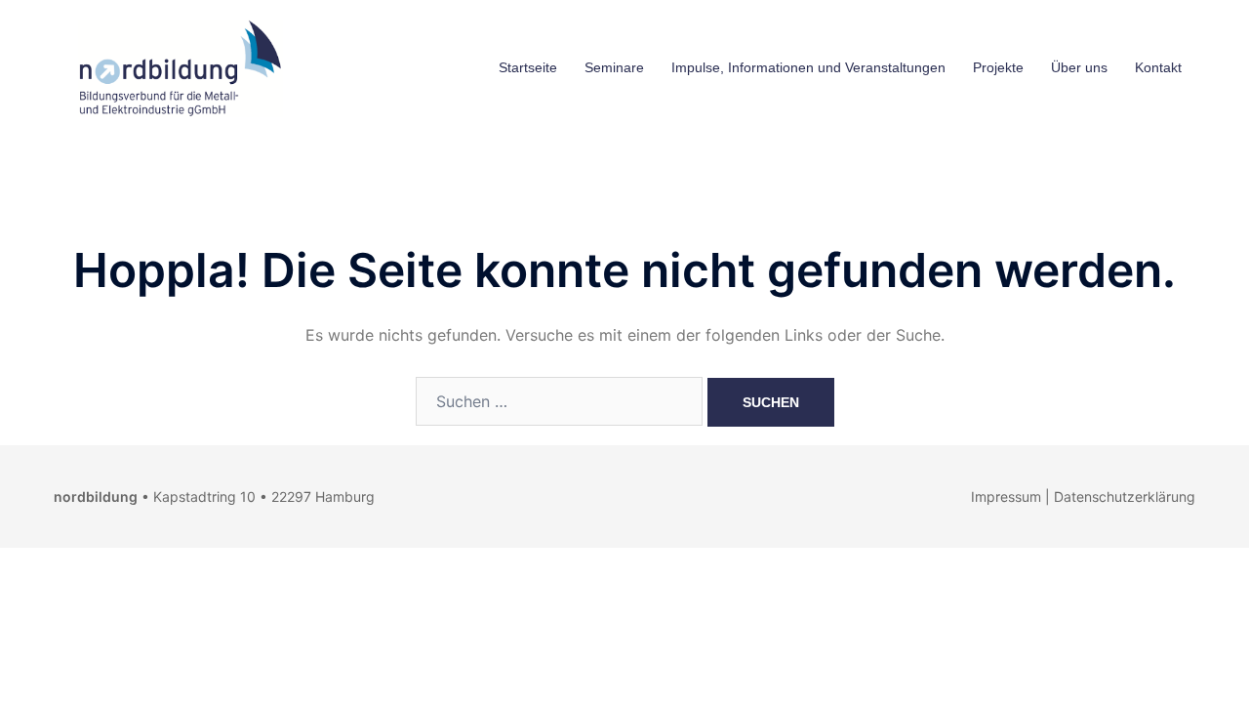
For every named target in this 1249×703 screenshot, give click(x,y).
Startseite (528, 67)
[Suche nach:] (559, 401)
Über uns (1079, 67)
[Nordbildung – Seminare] (175, 66)
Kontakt (1158, 67)
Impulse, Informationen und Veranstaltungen (808, 67)
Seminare (614, 67)
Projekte (998, 67)
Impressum (1006, 496)
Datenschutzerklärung (1124, 496)
